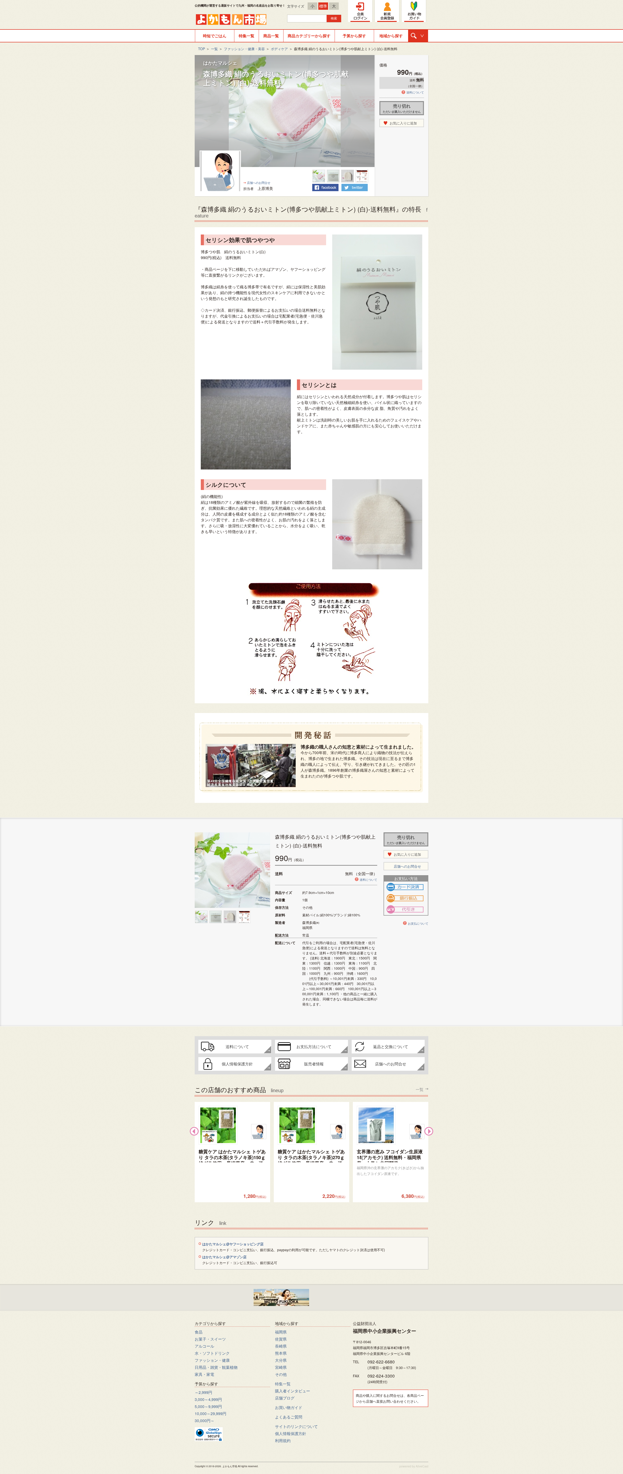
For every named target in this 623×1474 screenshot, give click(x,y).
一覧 (214, 48)
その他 (281, 1374)
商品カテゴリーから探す (309, 35)
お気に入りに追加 (403, 123)
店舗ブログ (284, 1398)
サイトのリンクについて (296, 1426)
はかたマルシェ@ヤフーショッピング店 (233, 1243)
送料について (415, 92)
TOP (201, 48)
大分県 (281, 1360)
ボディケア (279, 48)
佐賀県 (281, 1339)
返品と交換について (390, 1046)
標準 (323, 6)
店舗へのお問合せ (258, 182)
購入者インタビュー (292, 1391)
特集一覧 (246, 35)
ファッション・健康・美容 (244, 48)
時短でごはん (214, 35)
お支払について (418, 923)
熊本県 (281, 1353)
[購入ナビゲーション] (418, 36)
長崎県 (281, 1346)
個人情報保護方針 (237, 1064)
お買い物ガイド (288, 1407)
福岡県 (281, 1332)
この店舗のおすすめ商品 (309, 1089)
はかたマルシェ (220, 62)
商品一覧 (271, 35)
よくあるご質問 (288, 1417)
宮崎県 (281, 1367)
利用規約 (283, 1440)
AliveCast (422, 1466)
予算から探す (354, 35)
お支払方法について (313, 1046)
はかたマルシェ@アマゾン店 (224, 1256)
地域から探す (391, 35)
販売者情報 (314, 1064)
